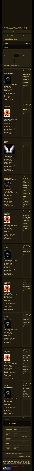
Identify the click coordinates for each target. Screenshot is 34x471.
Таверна (16, 441)
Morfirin (15, 463)
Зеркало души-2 (8, 447)
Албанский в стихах (9, 429)
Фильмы (16, 436)
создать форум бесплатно (24, 456)
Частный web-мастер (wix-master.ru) (21, 462)
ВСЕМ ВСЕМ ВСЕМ (7, 443)
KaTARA (6, 141)
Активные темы (16, 31)
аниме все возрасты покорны (8, 438)
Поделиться (25, 69)
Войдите (13, 35)
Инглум (6, 71)
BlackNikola (7, 106)
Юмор (15, 429)
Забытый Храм (9, 39)
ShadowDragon (8, 178)
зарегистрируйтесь (21, 35)
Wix (30, 461)
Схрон (15, 39)
